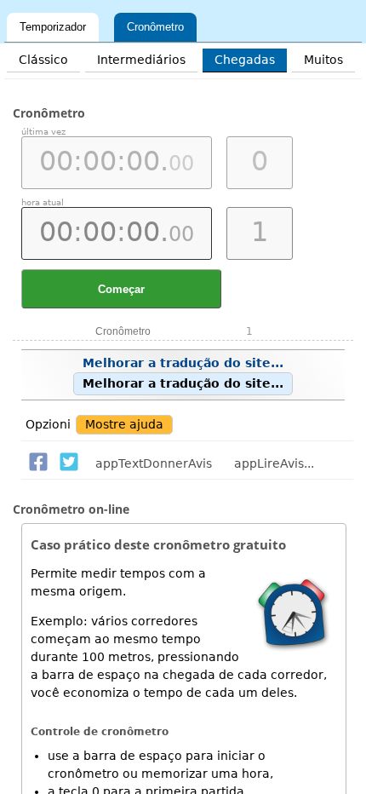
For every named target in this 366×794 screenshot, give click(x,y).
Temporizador (53, 26)
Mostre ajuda (124, 424)
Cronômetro (155, 26)
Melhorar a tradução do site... (183, 373)
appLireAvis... (274, 463)
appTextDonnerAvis (153, 463)
